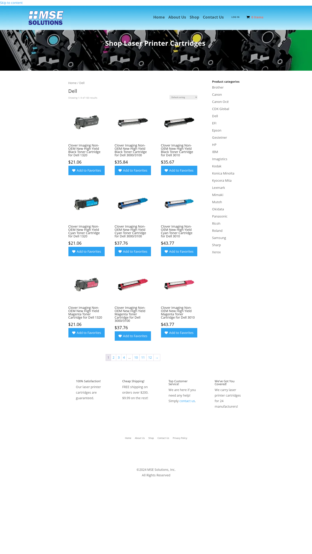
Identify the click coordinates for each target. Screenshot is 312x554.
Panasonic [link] (220, 216)
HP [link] (214, 144)
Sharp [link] (216, 245)
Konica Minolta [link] (223, 173)
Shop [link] (194, 18)
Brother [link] (218, 87)
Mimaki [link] (217, 195)
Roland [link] (217, 230)
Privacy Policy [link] (180, 437)
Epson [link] (216, 130)
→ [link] (156, 357)
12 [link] (150, 357)
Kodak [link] (216, 166)
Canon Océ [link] (220, 101)
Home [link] (159, 18)
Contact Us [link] (213, 18)
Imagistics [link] (219, 159)
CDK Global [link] (220, 109)
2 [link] (113, 357)
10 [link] (136, 357)
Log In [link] (235, 17)
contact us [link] (187, 401)
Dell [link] (215, 116)
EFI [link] (214, 123)
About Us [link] (177, 18)
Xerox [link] (216, 252)
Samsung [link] (219, 238)
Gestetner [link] (219, 137)
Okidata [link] (218, 209)
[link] (46, 28)
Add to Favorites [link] (89, 170)
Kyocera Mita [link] (222, 180)
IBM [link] (215, 152)
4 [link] (124, 357)
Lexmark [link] (218, 187)
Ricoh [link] (216, 223)
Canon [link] (217, 94)
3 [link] (119, 357)
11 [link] (143, 357)
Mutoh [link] (217, 202)
